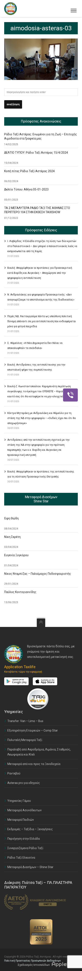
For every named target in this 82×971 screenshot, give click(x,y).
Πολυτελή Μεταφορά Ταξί (24, 740)
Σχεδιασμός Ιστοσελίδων (34, 964)
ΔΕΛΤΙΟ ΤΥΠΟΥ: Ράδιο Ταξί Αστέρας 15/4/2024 (36, 152)
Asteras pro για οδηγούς (23, 783)
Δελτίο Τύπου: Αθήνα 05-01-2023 (26, 189)
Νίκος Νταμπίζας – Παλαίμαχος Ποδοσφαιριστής (37, 573)
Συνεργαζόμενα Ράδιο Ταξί (25, 848)
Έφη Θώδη (11, 518)
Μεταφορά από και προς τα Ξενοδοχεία (33, 764)
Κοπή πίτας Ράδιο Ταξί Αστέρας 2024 (29, 171)
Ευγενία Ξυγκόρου (16, 555)
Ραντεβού (13, 773)
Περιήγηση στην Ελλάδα (23, 838)
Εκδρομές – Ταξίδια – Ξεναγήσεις (30, 829)
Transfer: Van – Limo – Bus (25, 721)
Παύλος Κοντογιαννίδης (20, 592)
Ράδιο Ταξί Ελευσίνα (21, 857)
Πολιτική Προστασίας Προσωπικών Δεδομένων (32, 960)
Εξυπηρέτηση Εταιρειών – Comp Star (32, 730)
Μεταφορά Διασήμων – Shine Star (30, 867)
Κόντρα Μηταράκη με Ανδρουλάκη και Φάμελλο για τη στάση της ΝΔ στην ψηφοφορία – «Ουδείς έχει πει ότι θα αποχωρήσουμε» (41, 418)
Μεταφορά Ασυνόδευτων (24, 810)
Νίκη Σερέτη (12, 537)
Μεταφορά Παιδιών (20, 819)
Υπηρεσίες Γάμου (19, 800)
